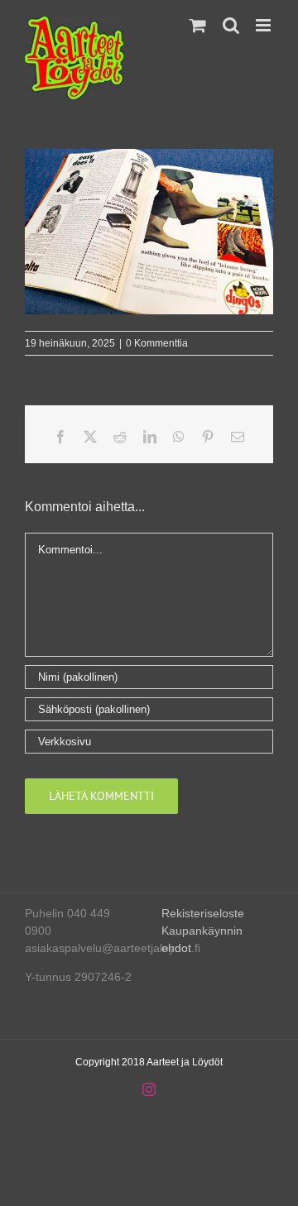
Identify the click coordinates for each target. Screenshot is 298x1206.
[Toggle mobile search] (231, 25)
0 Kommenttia (157, 343)
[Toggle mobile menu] (264, 25)
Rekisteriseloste (202, 913)
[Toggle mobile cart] (198, 25)
